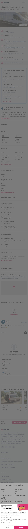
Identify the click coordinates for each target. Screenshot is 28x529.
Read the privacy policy (6, 522)
